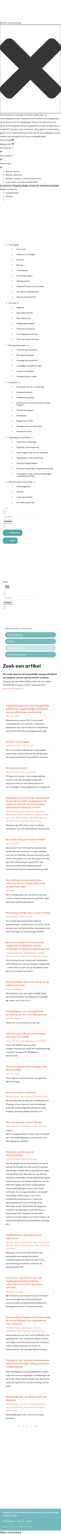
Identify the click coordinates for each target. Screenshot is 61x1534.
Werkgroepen (23, 281)
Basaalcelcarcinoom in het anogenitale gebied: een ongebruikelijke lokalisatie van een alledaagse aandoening (27, 708)
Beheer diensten (14, 174)
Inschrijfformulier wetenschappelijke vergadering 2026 (33, 474)
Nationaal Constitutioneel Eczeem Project (33, 403)
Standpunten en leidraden (29, 426)
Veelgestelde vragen (26, 376)
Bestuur (20, 259)
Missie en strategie (25, 254)
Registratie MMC (24, 421)
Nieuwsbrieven (23, 318)
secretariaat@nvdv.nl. (13, 688)
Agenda (20, 307)
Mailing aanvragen (25, 323)
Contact (29, 212)
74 (36, 1426)
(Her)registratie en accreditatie (32, 452)
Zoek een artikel (24, 497)
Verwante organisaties (27, 291)
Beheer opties (13, 171)
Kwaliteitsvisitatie (25, 397)
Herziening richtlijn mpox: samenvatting (28, 912)
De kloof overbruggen (18, 741)
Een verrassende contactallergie (24, 1122)
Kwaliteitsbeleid (24, 392)
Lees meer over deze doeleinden (22, 182)
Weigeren (17, 185)
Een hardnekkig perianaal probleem (25, 839)
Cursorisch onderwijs (26, 442)
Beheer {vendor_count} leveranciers (23, 178)
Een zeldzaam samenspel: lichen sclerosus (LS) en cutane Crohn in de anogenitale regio (25, 883)
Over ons (20, 249)
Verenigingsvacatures (27, 334)
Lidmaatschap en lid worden (30, 286)
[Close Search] (4, 526)
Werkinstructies (24, 431)
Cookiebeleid (12, 192)
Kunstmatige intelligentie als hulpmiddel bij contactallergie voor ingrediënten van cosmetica (28, 1320)
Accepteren (6, 185)
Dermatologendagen (26, 463)
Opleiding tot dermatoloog (29, 457)
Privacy (9, 196)
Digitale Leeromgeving (27, 447)
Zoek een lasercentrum (27, 339)
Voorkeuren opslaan (49, 185)
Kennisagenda (23, 486)
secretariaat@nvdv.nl (20, 1477)
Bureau (20, 265)
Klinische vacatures (25, 328)
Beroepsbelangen (25, 355)
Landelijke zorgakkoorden (29, 365)
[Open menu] (7, 587)
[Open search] (4, 512)
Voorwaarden (9, 1521)
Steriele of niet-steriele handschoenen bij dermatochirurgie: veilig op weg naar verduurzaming (28, 1363)
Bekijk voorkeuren (30, 185)
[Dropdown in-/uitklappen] (20, 244)
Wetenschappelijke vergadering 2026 (34, 468)
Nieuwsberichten (24, 312)
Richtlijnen (21, 415)
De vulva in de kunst (17, 768)
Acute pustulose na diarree (21, 1092)
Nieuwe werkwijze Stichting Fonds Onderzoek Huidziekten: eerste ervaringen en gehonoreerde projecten (27, 945)
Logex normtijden (25, 371)
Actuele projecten (25, 502)
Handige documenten (27, 360)
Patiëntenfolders (24, 410)
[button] (30, 69)
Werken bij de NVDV (26, 297)
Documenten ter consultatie (30, 386)
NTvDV (19, 491)
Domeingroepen (24, 275)
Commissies (22, 270)
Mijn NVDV (19, 212)
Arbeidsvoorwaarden (26, 349)
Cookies (29, 1521)
